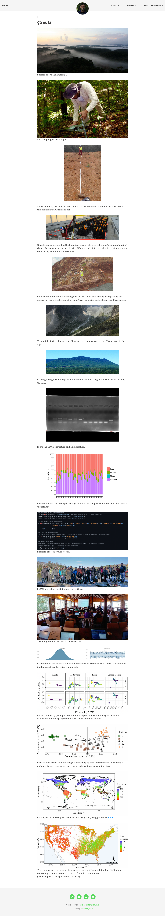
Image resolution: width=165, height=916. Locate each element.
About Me (115, 5)
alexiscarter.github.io (89, 904)
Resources (156, 5)
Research (131, 5)
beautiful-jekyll (87, 909)
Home (5, 5)
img (146, 5)
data (110, 817)
